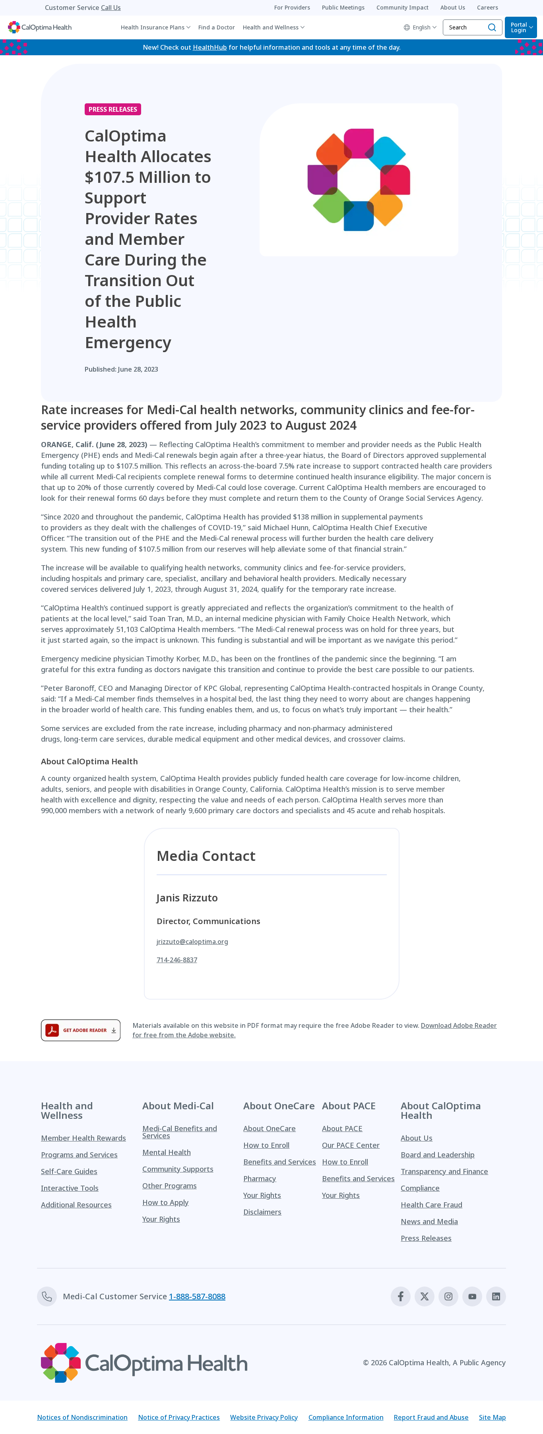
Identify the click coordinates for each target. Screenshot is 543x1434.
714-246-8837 (177, 960)
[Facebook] (401, 1296)
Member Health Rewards (83, 1138)
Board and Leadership (438, 1154)
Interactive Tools (70, 1188)
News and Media (429, 1221)
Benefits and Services (279, 1162)
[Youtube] (472, 1296)
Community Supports (177, 1169)
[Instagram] (448, 1296)
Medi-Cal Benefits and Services (179, 1132)
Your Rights (161, 1219)
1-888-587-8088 (197, 1296)
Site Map (492, 1417)
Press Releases (426, 1238)
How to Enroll (266, 1145)
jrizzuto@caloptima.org (192, 941)
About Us (416, 1138)
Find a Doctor (216, 27)
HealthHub (210, 47)
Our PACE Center (351, 1145)
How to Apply (165, 1202)
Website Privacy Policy (264, 1417)
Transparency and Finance (444, 1171)
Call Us (111, 7)
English (422, 27)
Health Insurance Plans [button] (152, 27)
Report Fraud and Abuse (431, 1417)
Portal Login (519, 27)
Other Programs (169, 1185)
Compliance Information (346, 1417)
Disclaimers (262, 1212)
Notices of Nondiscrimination (82, 1417)
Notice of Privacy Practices (179, 1417)
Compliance (420, 1188)
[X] (424, 1296)
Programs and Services (79, 1154)
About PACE (342, 1128)
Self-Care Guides (69, 1171)
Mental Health (166, 1152)
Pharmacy (259, 1178)
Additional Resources (76, 1204)
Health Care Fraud (431, 1204)
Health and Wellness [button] (271, 27)
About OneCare (269, 1128)
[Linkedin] (496, 1296)
